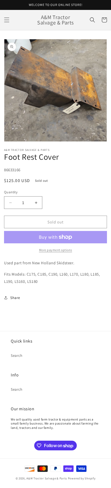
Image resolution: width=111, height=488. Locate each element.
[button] (7, 20)
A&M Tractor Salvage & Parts (46, 478)
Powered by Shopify (82, 478)
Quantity (11, 192)
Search (17, 355)
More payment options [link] (55, 250)
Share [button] (15, 297)
